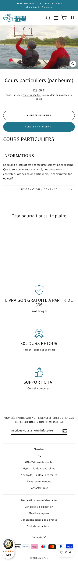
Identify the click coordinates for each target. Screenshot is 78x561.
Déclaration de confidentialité (39, 500)
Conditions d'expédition (39, 506)
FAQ (39, 455)
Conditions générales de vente (39, 519)
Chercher (39, 449)
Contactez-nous (39, 488)
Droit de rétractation (39, 526)
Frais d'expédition (32, 95)
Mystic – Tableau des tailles (39, 468)
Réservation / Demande (39, 189)
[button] (72, 18)
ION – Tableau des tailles (39, 462)
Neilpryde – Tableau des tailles (39, 475)
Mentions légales (39, 513)
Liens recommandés (39, 481)
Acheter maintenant (39, 126)
